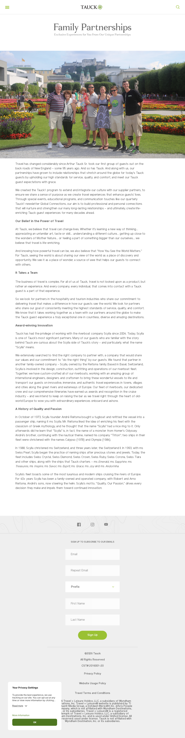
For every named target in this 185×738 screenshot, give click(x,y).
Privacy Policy (92, 674)
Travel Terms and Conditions (92, 693)
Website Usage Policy (92, 683)
